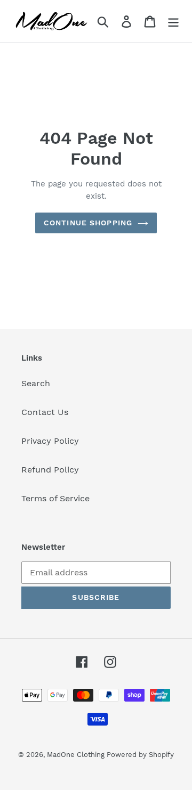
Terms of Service (55, 498)
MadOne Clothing (77, 755)
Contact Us (44, 412)
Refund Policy (50, 470)
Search (35, 383)
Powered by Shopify (140, 755)
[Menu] (173, 21)
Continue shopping (88, 222)
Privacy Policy (50, 441)
